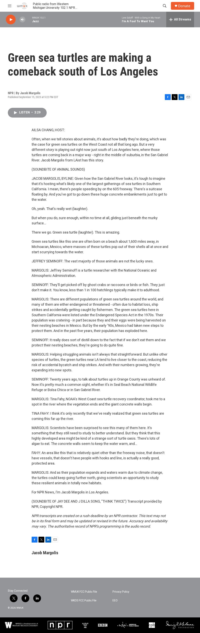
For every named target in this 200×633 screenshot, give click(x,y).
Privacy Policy (120, 591)
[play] (11, 19)
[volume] (22, 19)
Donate (184, 6)
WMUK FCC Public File (84, 591)
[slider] (28, 19)
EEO (115, 600)
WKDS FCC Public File (83, 600)
